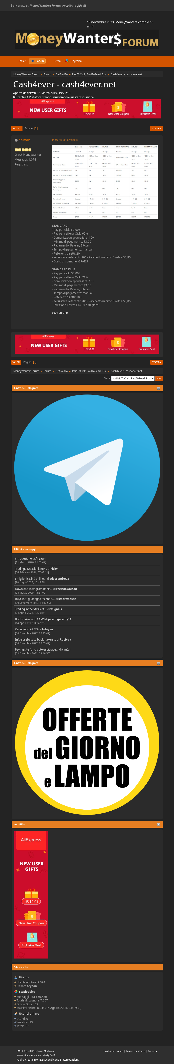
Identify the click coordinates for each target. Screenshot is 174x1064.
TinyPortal (109, 1051)
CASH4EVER (60, 313)
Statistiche (21, 967)
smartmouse (67, 599)
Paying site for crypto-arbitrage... (37, 649)
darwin (24, 140)
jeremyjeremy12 (60, 619)
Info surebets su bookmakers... (35, 639)
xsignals (56, 609)
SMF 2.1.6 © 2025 (26, 1051)
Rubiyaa (47, 629)
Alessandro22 (59, 579)
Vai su (16, 362)
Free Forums (35, 1055)
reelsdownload (66, 589)
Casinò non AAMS (26, 629)
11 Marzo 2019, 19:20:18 (65, 139)
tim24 (66, 649)
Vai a (107, 378)
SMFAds (21, 1055)
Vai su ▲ (152, 1051)
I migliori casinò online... (30, 579)
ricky (54, 569)
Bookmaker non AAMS (30, 619)
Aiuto (120, 1051)
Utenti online (29, 1013)
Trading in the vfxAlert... (31, 609)
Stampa (156, 128)
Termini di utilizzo (135, 1051)
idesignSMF (49, 1055)
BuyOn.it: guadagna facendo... (35, 599)
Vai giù (17, 128)
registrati (80, 5)
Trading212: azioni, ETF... (31, 569)
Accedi (66, 5)
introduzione (23, 558)
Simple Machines (45, 1051)
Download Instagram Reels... (34, 589)
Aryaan (40, 558)
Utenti (24, 977)
